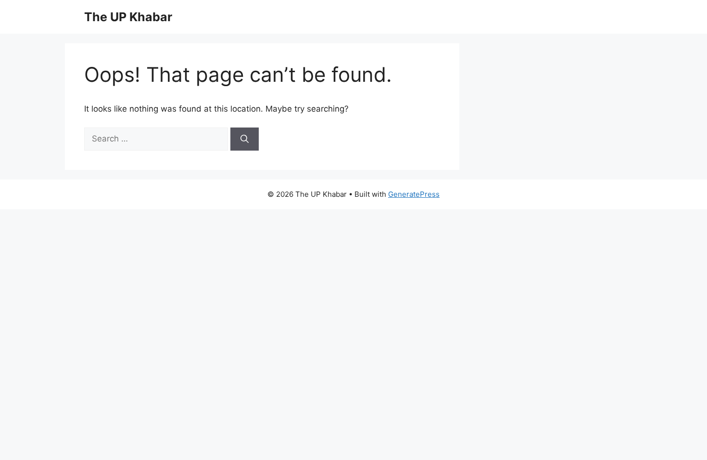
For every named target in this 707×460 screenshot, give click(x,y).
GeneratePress (414, 194)
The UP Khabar (128, 17)
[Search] (244, 139)
